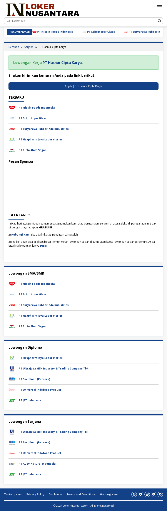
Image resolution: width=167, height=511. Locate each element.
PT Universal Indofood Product (40, 390)
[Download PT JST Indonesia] (11, 400)
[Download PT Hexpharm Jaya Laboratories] (11, 139)
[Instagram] (147, 494)
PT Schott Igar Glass (86, 32)
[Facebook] (134, 494)
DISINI (44, 245)
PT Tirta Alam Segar (32, 150)
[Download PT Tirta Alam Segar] (11, 150)
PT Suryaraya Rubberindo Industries (139, 32)
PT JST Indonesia (30, 400)
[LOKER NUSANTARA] (42, 9)
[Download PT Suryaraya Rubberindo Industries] (11, 128)
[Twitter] (140, 494)
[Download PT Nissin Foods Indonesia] (11, 107)
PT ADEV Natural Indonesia (37, 463)
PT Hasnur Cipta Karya (62, 62)
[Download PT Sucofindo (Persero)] (11, 379)
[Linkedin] (153, 494)
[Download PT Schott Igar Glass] (11, 118)
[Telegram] (160, 494)
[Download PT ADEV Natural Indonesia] (11, 463)
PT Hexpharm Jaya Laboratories (41, 139)
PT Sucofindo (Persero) (34, 379)
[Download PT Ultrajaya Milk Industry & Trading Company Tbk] (11, 368)
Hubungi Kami (20, 234)
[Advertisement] (83, 188)
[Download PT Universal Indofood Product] (11, 389)
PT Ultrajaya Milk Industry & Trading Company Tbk (54, 368)
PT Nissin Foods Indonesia (40, 32)
